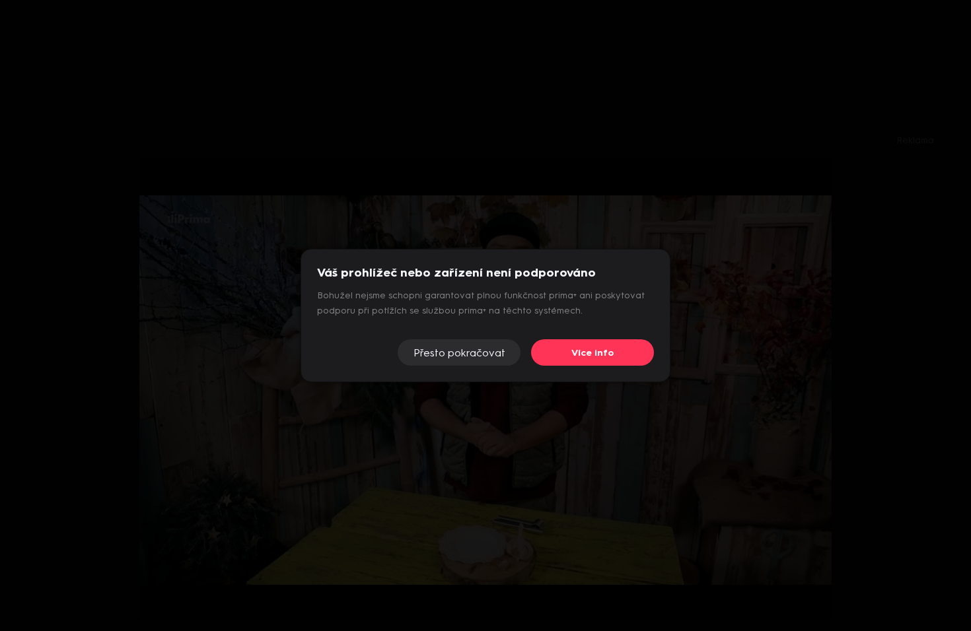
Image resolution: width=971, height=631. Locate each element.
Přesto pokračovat (459, 353)
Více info (592, 352)
